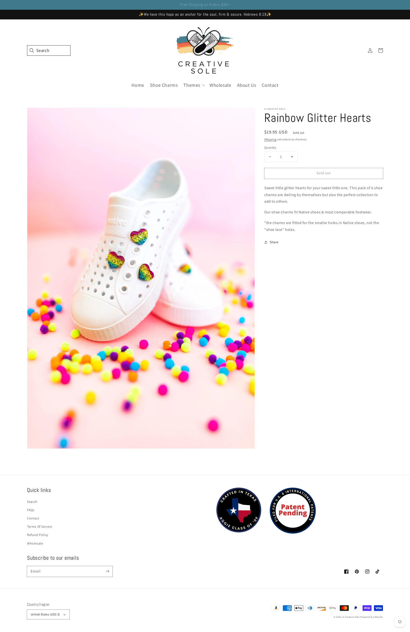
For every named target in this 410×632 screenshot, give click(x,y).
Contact (33, 518)
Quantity (270, 148)
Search (32, 501)
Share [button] (274, 242)
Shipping (270, 139)
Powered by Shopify (371, 616)
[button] (32, 50)
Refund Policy (37, 535)
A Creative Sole (351, 616)
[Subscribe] (107, 571)
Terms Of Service (39, 526)
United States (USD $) (45, 614)
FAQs (30, 510)
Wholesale (35, 543)
